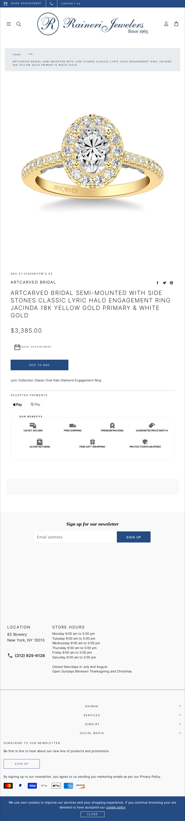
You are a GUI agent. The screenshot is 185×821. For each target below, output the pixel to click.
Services (92, 715)
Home (17, 54)
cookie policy (116, 807)
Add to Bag (39, 365)
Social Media (92, 733)
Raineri (92, 706)
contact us (71, 3)
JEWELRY (92, 724)
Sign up (22, 763)
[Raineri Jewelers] (92, 23)
